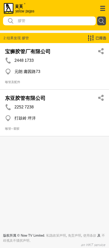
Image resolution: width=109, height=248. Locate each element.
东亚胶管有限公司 (25, 98)
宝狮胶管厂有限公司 (28, 51)
